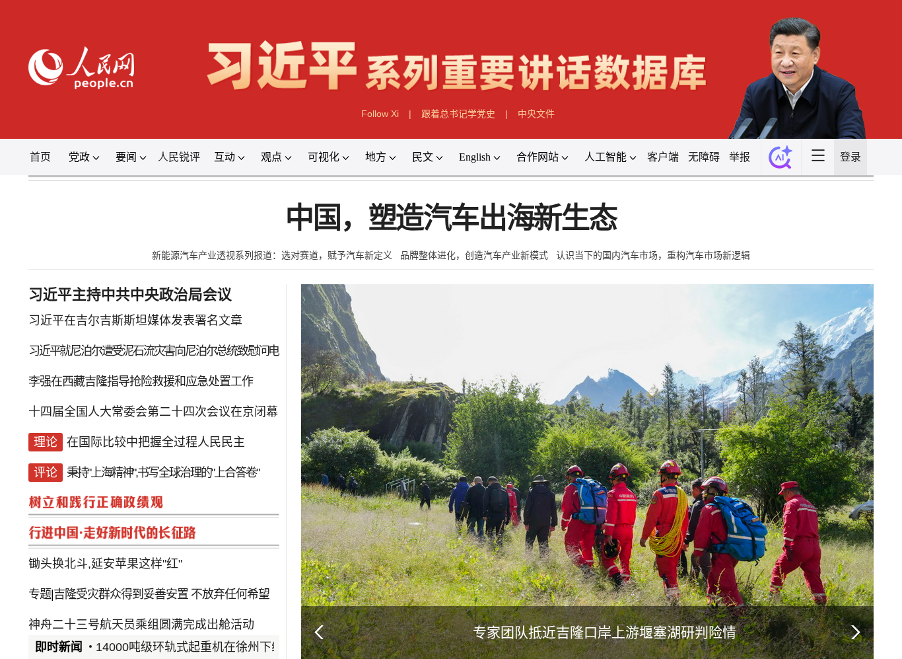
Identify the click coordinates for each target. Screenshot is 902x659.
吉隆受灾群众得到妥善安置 (120, 594)
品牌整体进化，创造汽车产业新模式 (474, 255)
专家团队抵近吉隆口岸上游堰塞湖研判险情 (604, 632)
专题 (39, 594)
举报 (739, 157)
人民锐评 (179, 157)
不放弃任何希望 (230, 594)
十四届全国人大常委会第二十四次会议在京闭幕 (153, 411)
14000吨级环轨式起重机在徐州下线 (189, 647)
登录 (850, 157)
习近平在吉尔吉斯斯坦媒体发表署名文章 (135, 320)
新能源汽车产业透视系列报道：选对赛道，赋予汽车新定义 (272, 255)
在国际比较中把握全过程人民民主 (156, 442)
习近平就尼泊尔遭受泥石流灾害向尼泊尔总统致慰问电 (153, 351)
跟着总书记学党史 (458, 113)
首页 (40, 157)
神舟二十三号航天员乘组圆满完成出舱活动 (141, 624)
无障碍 (704, 157)
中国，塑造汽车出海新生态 (451, 218)
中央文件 (536, 113)
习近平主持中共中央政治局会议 (130, 294)
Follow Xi (380, 113)
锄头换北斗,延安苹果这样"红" (105, 563)
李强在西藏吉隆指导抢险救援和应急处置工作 (140, 381)
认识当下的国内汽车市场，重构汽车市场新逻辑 (653, 255)
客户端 (663, 157)
